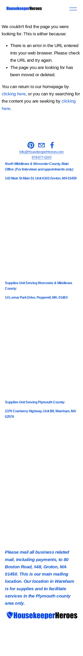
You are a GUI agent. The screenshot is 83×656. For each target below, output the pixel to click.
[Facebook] (52, 145)
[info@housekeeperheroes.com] (41, 145)
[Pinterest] (30, 145)
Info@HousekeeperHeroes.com (41, 152)
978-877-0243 (41, 157)
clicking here (14, 93)
